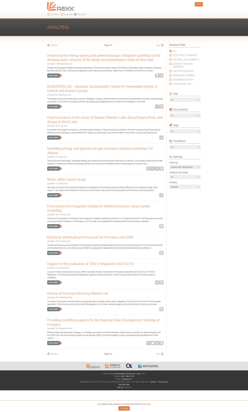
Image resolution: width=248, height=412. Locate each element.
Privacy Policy (163, 381)
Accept (125, 408)
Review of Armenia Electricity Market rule (77, 293)
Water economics (183, 71)
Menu (199, 4)
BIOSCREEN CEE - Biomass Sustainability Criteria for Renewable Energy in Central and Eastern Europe (102, 88)
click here (146, 404)
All (175, 51)
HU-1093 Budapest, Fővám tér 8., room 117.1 (128, 373)
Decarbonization (183, 79)
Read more (53, 75)
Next (158, 45)
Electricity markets (185, 55)
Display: (173, 182)
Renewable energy (184, 75)
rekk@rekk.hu (127, 379)
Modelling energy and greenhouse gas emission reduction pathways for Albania (100, 150)
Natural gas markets (186, 59)
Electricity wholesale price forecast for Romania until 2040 (90, 237)
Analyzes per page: (178, 172)
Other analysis (182, 84)
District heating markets (183, 65)
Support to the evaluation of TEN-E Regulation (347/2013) (90, 264)
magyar (68, 14)
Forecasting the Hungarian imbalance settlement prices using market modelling (98, 208)
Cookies (151, 381)
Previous (54, 45)
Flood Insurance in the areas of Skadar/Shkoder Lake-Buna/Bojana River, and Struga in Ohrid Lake (105, 119)
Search (55, 14)
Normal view (124, 384)
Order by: (173, 162)
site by (124, 387)
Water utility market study (66, 179)
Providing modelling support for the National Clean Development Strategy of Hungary (103, 322)
